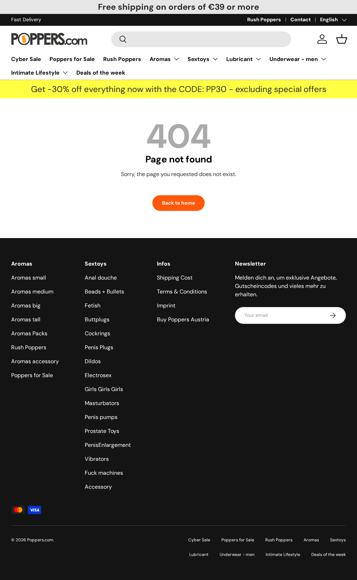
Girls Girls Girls (104, 389)
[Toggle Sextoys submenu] (215, 59)
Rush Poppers (264, 19)
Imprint (166, 305)
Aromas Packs (29, 333)
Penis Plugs (99, 347)
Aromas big (25, 305)
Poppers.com (40, 540)
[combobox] (201, 39)
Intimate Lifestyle (35, 72)
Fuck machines (104, 472)
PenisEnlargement (108, 445)
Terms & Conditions (182, 291)
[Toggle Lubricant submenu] (258, 59)
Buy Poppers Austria (183, 319)
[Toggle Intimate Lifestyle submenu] (65, 72)
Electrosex (98, 375)
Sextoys (199, 59)
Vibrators (97, 459)
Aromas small (28, 277)
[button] (341, 39)
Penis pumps (101, 417)
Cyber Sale (26, 59)
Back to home (178, 203)
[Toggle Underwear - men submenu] (323, 59)
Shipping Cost (174, 277)
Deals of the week (100, 72)
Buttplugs (97, 319)
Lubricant (239, 59)
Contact (300, 19)
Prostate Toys (102, 431)
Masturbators (102, 403)
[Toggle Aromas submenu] (176, 59)
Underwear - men (293, 59)
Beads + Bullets (104, 291)
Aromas (160, 59)
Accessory (98, 486)
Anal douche (101, 277)
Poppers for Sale (72, 59)
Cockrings (97, 333)
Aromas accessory (35, 361)
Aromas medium (32, 291)
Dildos (93, 361)
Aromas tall (25, 319)
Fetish (92, 305)
